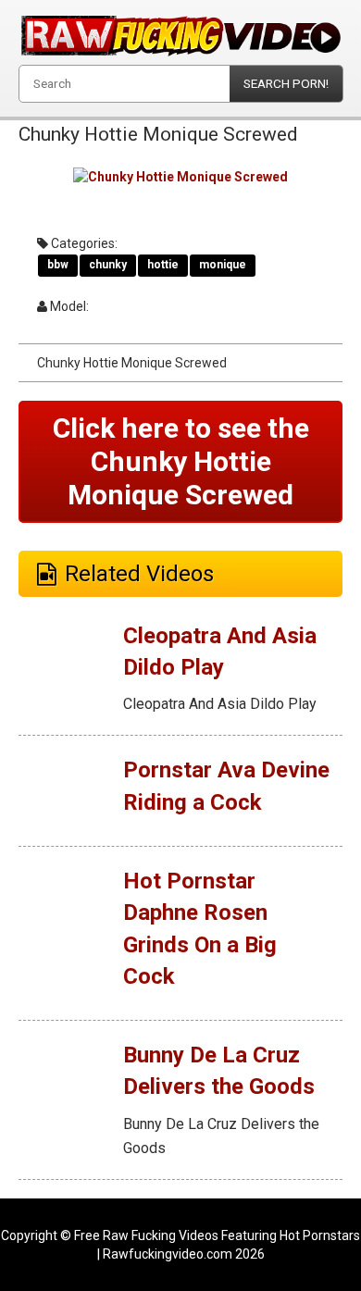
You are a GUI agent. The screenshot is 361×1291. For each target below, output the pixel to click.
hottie (163, 264)
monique (222, 264)
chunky (108, 264)
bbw (57, 264)
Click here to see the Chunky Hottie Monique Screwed (181, 461)
